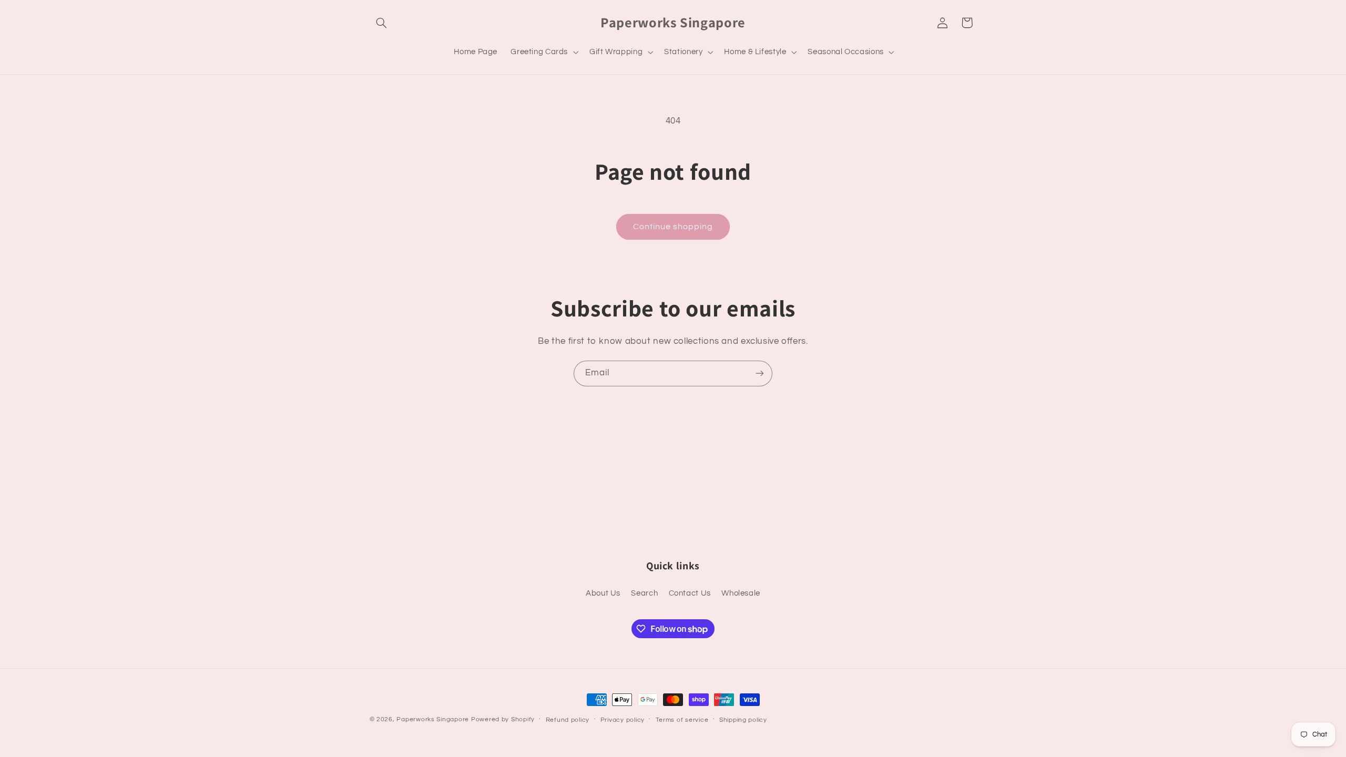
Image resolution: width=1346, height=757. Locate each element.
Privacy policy (622, 720)
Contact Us (690, 593)
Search (644, 593)
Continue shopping (673, 226)
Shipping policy (743, 720)
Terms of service (682, 720)
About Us (603, 593)
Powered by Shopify (503, 719)
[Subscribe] (760, 373)
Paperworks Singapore (432, 719)
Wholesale (740, 593)
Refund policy (568, 720)
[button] (382, 23)
